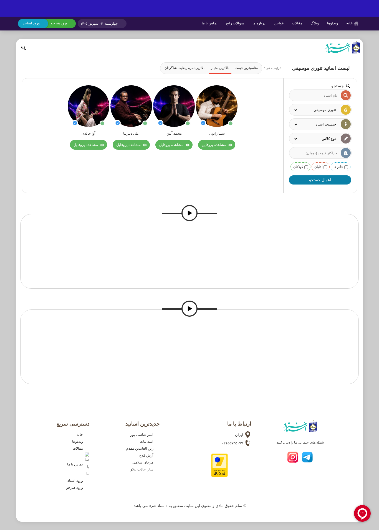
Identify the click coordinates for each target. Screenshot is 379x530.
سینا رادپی (217, 133)
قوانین (279, 23)
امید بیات (148, 442)
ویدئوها (332, 23)
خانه (349, 23)
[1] (189, 8)
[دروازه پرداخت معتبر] (219, 476)
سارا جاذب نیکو (143, 469)
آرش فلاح (147, 455)
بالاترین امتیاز (220, 68)
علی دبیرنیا (131, 133)
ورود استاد (76, 481)
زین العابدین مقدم (141, 448)
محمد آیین (174, 133)
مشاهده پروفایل (214, 145)
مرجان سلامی (144, 462)
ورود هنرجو (59, 23)
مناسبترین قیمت (246, 68)
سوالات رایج (235, 23)
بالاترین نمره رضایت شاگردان (185, 68)
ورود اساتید (31, 23)
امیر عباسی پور (143, 435)
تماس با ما (210, 23)
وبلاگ (314, 23)
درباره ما (259, 23)
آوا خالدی (88, 133)
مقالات (297, 23)
